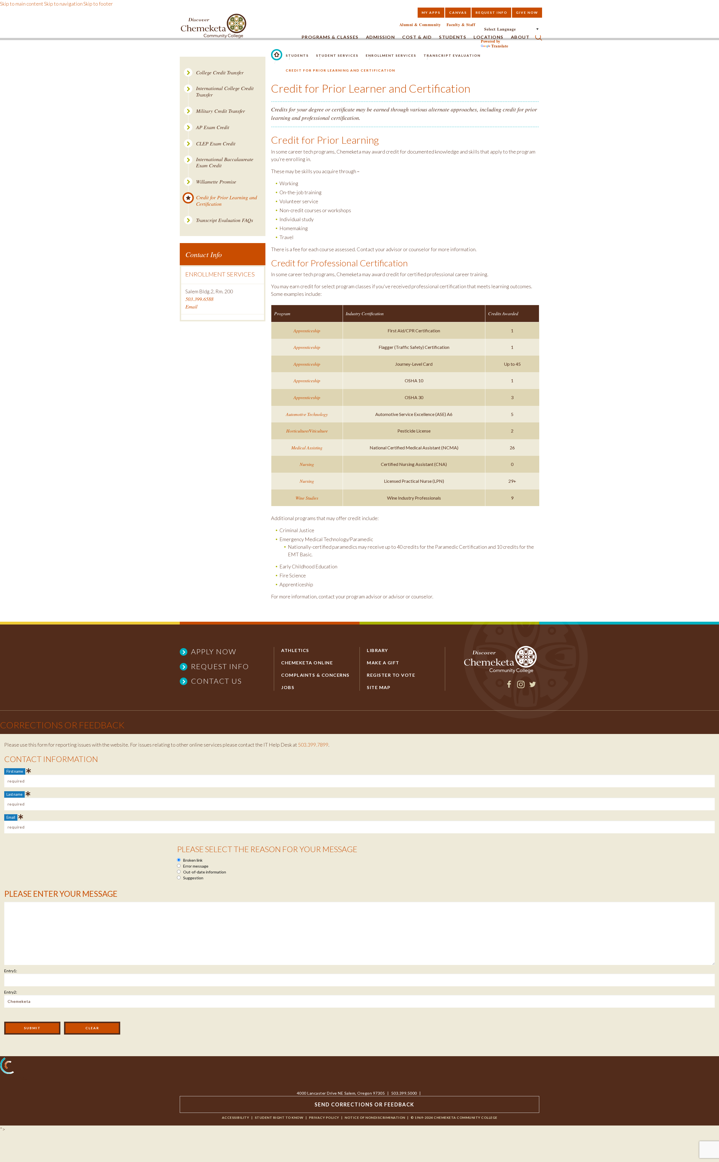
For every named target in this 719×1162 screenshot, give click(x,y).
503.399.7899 (313, 745)
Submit (32, 1028)
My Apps (431, 12)
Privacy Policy (324, 1117)
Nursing (307, 464)
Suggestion (192, 877)
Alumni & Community (420, 25)
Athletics (295, 650)
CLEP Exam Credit (215, 143)
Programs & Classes (330, 37)
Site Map (378, 687)
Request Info (491, 12)
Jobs (287, 687)
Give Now (527, 12)
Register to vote (391, 675)
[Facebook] (509, 686)
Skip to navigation (63, 4)
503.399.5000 (404, 1093)
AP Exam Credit (212, 127)
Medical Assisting (306, 447)
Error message (195, 866)
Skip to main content (21, 4)
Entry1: (10, 970)
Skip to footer (98, 4)
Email (191, 306)
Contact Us (216, 680)
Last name (14, 794)
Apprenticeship (306, 330)
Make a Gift (383, 662)
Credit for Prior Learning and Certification (226, 200)
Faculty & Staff (461, 25)
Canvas (458, 12)
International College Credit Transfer (225, 91)
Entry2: (10, 992)
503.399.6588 (199, 299)
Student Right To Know (279, 1117)
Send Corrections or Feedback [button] (364, 1104)
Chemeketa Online (307, 662)
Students (297, 55)
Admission (380, 37)
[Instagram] (521, 686)
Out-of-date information (204, 872)
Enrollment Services (391, 55)
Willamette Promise (216, 182)
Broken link (192, 860)
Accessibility (235, 1117)
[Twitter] (532, 686)
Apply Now (213, 651)
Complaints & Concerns (315, 675)
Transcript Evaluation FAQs (224, 220)
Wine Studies (306, 498)
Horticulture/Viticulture (307, 431)
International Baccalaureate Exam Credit (224, 162)
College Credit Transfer (220, 72)
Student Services (337, 55)
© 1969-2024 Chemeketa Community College (454, 1117)
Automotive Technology (307, 414)
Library (377, 650)
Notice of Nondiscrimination (375, 1117)
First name (14, 771)
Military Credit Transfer (220, 111)
